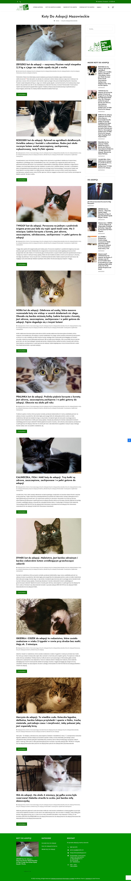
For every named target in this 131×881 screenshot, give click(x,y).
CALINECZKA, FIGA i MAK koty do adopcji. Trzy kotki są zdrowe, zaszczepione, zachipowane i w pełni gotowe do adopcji (46, 480)
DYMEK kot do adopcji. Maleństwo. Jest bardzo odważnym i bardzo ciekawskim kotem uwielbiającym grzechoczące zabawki (47, 560)
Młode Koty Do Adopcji (70, 7)
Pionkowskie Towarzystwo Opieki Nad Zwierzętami (57, 806)
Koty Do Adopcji (35, 71)
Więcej (99, 7)
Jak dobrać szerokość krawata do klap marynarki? (99, 202)
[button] (24, 871)
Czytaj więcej (21, 94)
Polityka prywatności (56, 878)
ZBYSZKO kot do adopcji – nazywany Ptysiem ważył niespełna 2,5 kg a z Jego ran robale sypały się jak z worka (48, 66)
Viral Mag (88, 878)
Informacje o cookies (68, 878)
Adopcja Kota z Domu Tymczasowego (28, 153)
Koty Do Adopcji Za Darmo (53, 7)
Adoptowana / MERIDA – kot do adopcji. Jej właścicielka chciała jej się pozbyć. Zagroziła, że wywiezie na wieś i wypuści (105, 227)
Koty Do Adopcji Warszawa (72, 648)
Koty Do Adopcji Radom (63, 71)
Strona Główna (38, 7)
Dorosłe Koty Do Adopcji (87, 7)
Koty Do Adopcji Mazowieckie (49, 71)
